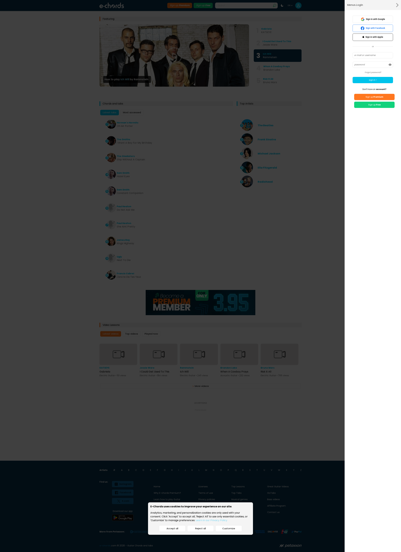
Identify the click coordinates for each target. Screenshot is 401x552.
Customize (228, 528)
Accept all (172, 528)
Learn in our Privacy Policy (211, 520)
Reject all (200, 528)
